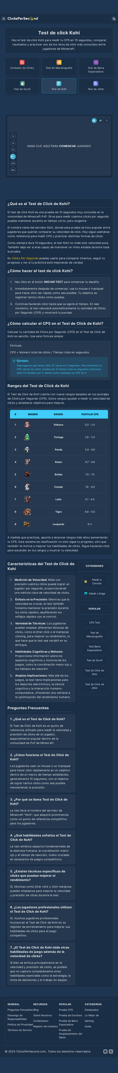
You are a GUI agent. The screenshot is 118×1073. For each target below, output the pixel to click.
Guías (88, 1026)
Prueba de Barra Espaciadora (68, 1022)
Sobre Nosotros (42, 1015)
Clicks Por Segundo (25, 258)
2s (13, 143)
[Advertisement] (61, 103)
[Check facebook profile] (105, 1051)
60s (13, 170)
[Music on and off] (100, 120)
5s (13, 150)
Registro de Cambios (45, 1026)
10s (13, 156)
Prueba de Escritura (70, 1015)
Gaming (89, 1020)
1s (13, 136)
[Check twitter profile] (111, 1051)
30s (13, 163)
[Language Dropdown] (114, 19)
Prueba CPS (66, 1009)
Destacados (92, 1009)
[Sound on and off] (94, 120)
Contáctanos (40, 1020)
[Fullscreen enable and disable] (106, 120)
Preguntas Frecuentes (20, 1009)
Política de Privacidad (20, 1024)
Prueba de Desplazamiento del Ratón (70, 1033)
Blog (36, 1009)
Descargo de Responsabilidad (17, 1017)
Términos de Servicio (20, 1030)
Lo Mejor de (92, 1015)
